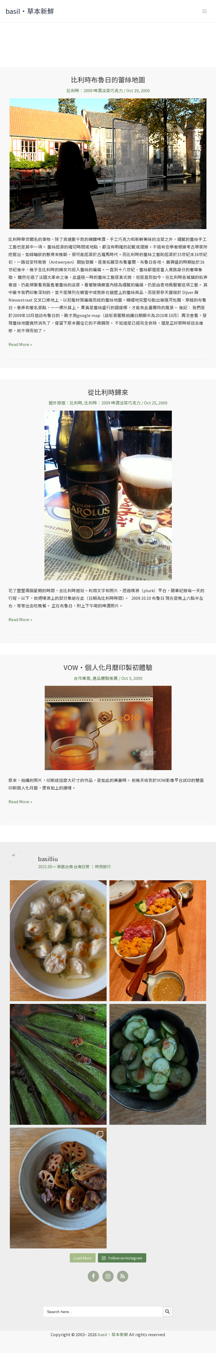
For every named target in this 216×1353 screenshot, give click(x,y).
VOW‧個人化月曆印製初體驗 (108, 667)
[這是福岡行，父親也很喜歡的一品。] (157, 940)
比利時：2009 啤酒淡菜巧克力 (95, 90)
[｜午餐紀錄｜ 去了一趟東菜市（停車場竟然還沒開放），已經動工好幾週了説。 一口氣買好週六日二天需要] (58, 940)
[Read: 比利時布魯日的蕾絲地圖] (108, 163)
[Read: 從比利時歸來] (108, 495)
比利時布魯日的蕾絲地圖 (108, 79)
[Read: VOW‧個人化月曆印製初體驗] (108, 727)
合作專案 (82, 678)
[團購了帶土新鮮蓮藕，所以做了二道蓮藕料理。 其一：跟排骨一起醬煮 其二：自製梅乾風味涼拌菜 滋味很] (58, 1188)
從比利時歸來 (108, 392)
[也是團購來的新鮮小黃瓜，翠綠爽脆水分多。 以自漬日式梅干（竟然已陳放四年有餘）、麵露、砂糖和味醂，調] (157, 1064)
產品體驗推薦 (105, 678)
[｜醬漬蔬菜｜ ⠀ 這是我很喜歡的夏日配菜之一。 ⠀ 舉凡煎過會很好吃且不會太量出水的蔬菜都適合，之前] (58, 1064)
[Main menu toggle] (204, 11)
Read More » (20, 343)
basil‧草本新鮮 (30, 11)
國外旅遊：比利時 (65, 403)
